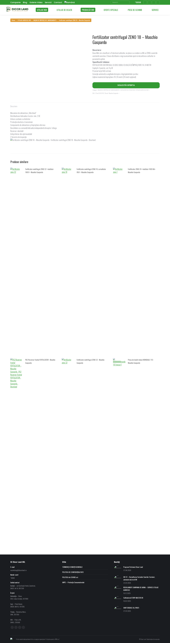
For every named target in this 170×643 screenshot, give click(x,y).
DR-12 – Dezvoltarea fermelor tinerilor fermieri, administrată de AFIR (139, 578)
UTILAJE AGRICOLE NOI (142, 90)
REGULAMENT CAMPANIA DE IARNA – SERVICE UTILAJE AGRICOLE (140, 588)
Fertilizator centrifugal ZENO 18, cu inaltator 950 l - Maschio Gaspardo (91, 171)
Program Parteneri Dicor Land (133, 567)
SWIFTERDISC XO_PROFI (131, 607)
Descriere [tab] (13, 106)
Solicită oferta (126, 85)
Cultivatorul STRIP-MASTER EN (133, 597)
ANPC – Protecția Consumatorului (73, 582)
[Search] (127, 2)
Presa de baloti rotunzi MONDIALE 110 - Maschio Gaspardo (141, 361)
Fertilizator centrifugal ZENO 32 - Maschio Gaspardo (90, 361)
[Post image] (117, 569)
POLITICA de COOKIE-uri (70, 577)
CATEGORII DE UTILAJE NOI (127, 90)
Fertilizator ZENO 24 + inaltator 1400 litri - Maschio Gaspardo (142, 171)
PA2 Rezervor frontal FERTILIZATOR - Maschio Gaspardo (40, 361)
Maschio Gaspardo (113, 93)
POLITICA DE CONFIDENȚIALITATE (73, 572)
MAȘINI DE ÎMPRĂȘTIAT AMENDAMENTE (109, 90)
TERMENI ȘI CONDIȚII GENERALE (72, 567)
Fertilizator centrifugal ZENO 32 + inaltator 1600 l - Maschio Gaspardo (39, 171)
